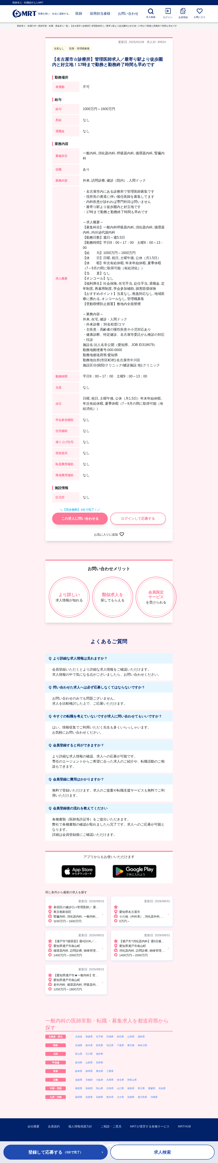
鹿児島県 (142, 1097)
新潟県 (78, 1062)
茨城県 (78, 1045)
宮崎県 (130, 1097)
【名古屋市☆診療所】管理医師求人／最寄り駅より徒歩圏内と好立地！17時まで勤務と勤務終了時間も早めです (123, 26)
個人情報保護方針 (80, 1126)
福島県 (141, 1036)
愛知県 (99, 1071)
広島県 (109, 1088)
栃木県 (89, 1045)
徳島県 (130, 1088)
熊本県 (109, 1097)
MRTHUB (184, 1126)
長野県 (99, 1062)
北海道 (78, 1036)
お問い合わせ (128, 13)
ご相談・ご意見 (111, 1126)
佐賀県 (89, 1097)
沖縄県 (154, 1097)
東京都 (130, 1045)
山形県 (130, 1036)
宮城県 (109, 1036)
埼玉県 (109, 1045)
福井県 (99, 1054)
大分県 (120, 1097)
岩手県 (99, 1036)
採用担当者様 (100, 13)
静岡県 (89, 1071)
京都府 (89, 1079)
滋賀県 (78, 1079)
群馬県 (99, 1045)
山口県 (120, 1088)
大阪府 (99, 1079)
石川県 (89, 1054)
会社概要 (33, 1126)
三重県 (109, 1071)
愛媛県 (151, 1088)
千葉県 (120, 1045)
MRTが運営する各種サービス (149, 1126)
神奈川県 (142, 1045)
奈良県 (120, 1079)
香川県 (141, 1088)
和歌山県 (132, 1079)
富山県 (78, 1054)
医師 (78, 13)
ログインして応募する (138, 518)
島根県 (89, 1088)
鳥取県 (78, 1088)
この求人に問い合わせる (80, 518)
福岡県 (78, 1097)
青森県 (89, 1036)
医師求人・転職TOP (26, 26)
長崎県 (99, 1097)
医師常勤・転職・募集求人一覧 (53, 26)
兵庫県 (109, 1079)
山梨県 (89, 1062)
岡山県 (99, 1088)
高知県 (162, 1088)
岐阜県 (78, 1071)
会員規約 (54, 1126)
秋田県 (120, 1036)
